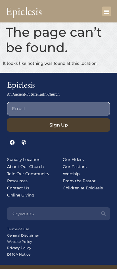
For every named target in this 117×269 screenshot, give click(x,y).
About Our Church (25, 166)
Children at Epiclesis (83, 188)
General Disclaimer (23, 235)
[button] (106, 11)
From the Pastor (79, 180)
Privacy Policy (19, 248)
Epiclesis (24, 11)
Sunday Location (23, 159)
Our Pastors (75, 166)
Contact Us (18, 188)
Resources (17, 180)
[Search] (103, 213)
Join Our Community (28, 173)
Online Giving (20, 195)
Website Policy (19, 241)
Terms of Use (18, 229)
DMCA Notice (18, 254)
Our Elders (73, 159)
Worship (71, 173)
